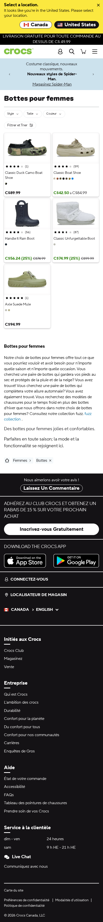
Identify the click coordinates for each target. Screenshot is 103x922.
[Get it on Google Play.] (76, 561)
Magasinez (13, 658)
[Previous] (9, 74)
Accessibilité (14, 786)
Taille (30, 114)
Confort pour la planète (24, 718)
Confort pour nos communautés (31, 734)
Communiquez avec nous (26, 866)
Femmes (20, 460)
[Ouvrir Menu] (96, 51)
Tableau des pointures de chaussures (35, 802)
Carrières (11, 742)
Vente (9, 666)
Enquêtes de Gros (19, 751)
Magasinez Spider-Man (52, 84)
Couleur (51, 114)
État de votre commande (25, 778)
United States (80, 25)
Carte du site (13, 890)
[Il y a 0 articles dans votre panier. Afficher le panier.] (83, 51)
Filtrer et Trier (21, 126)
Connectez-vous (29, 579)
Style (10, 114)
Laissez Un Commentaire (52, 488)
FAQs (9, 794)
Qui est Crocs (16, 694)
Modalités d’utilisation (72, 900)
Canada (39, 25)
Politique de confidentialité (24, 905)
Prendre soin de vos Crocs (26, 811)
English (44, 609)
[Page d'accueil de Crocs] (17, 51)
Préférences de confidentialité (26, 900)
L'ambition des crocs (21, 702)
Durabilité (12, 710)
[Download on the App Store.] (27, 561)
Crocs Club (14, 650)
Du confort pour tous (22, 726)
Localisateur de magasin (38, 594)
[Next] (93, 74)
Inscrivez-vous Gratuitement (52, 529)
